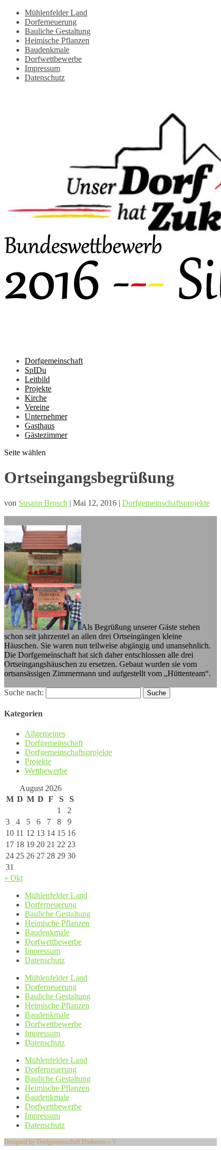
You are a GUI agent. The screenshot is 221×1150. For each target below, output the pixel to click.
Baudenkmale (47, 49)
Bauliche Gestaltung (57, 31)
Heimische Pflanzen (57, 40)
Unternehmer (46, 416)
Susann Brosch (43, 503)
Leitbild (37, 379)
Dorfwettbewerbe (53, 59)
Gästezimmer (46, 435)
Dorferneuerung (51, 22)
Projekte (38, 388)
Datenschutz (45, 77)
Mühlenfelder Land (56, 12)
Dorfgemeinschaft (54, 360)
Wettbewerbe (46, 770)
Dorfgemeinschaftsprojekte (166, 503)
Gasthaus (39, 425)
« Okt (13, 877)
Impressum (42, 68)
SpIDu (35, 370)
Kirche (36, 397)
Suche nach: (24, 692)
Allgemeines (45, 733)
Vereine (37, 407)
